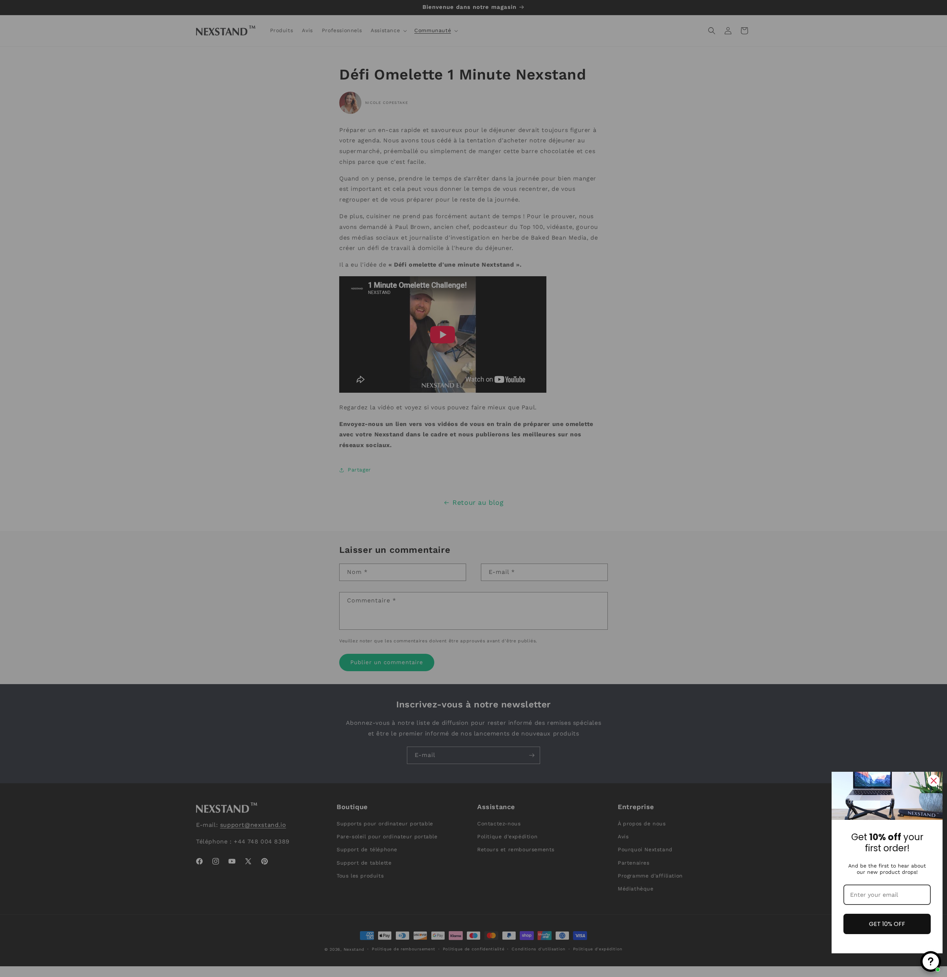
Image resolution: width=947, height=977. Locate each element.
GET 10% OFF (887, 924)
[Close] (934, 781)
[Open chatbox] (930, 961)
